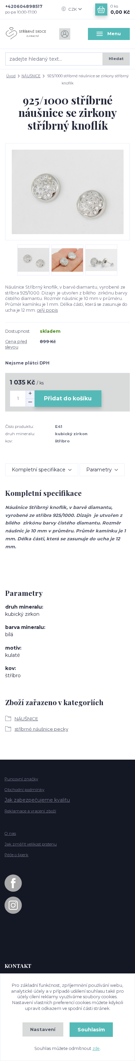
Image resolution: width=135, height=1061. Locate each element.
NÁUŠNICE (30, 76)
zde (96, 1048)
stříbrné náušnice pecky (41, 729)
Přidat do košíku (68, 398)
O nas (10, 833)
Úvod (11, 76)
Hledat (116, 58)
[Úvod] (26, 34)
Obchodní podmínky (24, 789)
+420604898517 (24, 6)
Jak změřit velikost (30, 844)
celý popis (47, 310)
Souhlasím (91, 1030)
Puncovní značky (21, 779)
